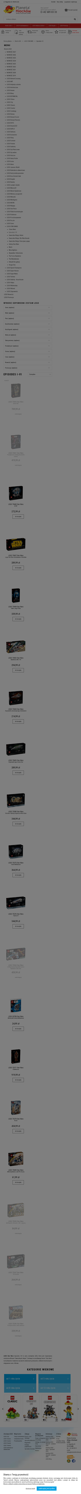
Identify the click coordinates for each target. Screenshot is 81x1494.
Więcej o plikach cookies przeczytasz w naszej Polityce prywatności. (24, 1484)
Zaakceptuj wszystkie (46, 1488)
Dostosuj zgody (30, 1488)
